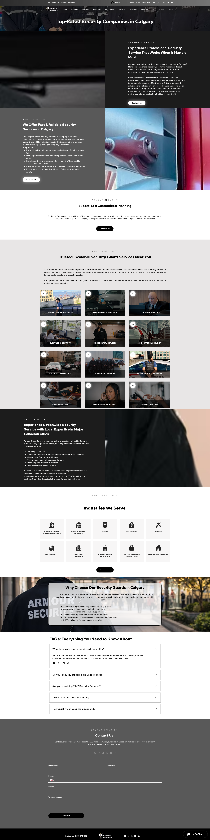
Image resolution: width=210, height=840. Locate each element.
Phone (51, 776)
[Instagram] (95, 753)
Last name (110, 766)
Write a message (55, 797)
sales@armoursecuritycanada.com (42, 476)
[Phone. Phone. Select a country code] (52, 780)
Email (51, 787)
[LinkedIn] (107, 753)
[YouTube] (110, 753)
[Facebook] (99, 753)
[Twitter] (103, 753)
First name (53, 766)
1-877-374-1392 (144, 2)
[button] (172, 2)
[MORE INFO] (43, 293)
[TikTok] (114, 753)
